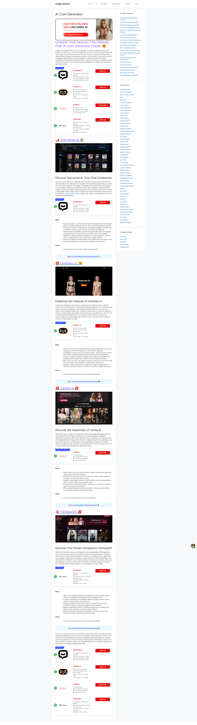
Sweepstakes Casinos (127, 209)
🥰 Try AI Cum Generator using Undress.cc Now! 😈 (84, 381)
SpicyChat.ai (77, 70)
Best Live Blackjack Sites (127, 48)
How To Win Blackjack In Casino (130, 27)
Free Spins (123, 136)
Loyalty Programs (125, 167)
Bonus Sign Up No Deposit (128, 45)
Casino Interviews (125, 107)
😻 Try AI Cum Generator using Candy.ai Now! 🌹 (84, 505)
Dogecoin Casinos (125, 128)
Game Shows (124, 141)
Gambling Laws (125, 139)
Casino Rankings (125, 110)
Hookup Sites (124, 144)
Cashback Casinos (126, 102)
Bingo (122, 97)
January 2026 (124, 244)
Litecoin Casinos (125, 152)
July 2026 (123, 236)
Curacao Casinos (125, 123)
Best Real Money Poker (127, 70)
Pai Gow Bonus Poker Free (128, 37)
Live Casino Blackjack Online (129, 35)
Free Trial (103, 105)
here (78, 641)
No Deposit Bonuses (126, 178)
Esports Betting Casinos (127, 131)
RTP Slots (123, 191)
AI (97, 4)
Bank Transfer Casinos (127, 94)
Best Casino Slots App (127, 72)
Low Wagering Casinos (127, 165)
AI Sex (136, 4)
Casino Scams (124, 113)
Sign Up (103, 71)
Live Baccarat (124, 154)
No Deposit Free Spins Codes (129, 42)
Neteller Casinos (125, 173)
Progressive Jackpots (126, 183)
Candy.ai (76, 104)
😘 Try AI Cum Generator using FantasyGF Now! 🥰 (84, 628)
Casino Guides (124, 105)
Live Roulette (124, 162)
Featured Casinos (125, 133)
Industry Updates (125, 147)
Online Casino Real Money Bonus (130, 40)
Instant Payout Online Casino (129, 67)
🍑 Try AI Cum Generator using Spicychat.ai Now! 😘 (84, 256)
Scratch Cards (124, 193)
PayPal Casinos (125, 180)
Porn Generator (116, 4)
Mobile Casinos (125, 170)
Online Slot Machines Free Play (129, 25)
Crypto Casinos (124, 120)
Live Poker (123, 160)
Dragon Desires (62, 4)
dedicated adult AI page (71, 193)
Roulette (122, 188)
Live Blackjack (124, 157)
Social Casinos (124, 206)
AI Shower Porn (102, 315)
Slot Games (123, 204)
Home (90, 4)
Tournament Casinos (126, 212)
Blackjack (123, 100)
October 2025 (124, 247)
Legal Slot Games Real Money (129, 22)
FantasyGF (77, 119)
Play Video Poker (125, 62)
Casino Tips (123, 115)
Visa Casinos (124, 220)
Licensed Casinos (125, 149)
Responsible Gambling (127, 186)
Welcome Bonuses (125, 222)
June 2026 (123, 239)
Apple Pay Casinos (126, 92)
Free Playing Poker (126, 64)
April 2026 (123, 242)
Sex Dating (123, 201)
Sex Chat (123, 199)
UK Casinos (123, 217)
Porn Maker (104, 4)
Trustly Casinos (125, 214)
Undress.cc (77, 86)
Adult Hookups (124, 89)
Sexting (128, 4)
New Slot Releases (126, 175)
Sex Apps (123, 196)
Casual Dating (124, 118)
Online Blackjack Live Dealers (129, 75)
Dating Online (124, 126)
